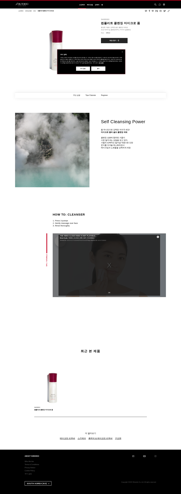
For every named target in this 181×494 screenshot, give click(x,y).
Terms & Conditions (32, 464)
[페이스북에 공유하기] (161, 11)
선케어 (97, 5)
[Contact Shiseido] (160, 4)
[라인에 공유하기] (153, 11)
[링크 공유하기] (169, 11)
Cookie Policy (30, 471)
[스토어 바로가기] (164, 4)
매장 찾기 (113, 40)
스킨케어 (82, 5)
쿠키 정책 (101, 63)
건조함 (118, 438)
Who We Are (29, 461)
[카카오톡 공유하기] (146, 11)
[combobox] (38, 483)
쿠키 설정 (28, 474)
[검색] (155, 4)
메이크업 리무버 (67, 438)
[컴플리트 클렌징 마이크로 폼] (52, 385)
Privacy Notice (30, 468)
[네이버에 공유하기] (156, 11)
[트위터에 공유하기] (164, 11)
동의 (98, 68)
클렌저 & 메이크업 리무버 (100, 438)
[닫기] (122, 52)
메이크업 (90, 5)
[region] (91, 61)
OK (109, 292)
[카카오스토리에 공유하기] (149, 11)
